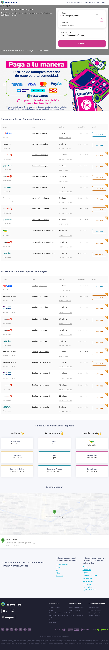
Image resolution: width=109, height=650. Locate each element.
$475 (99, 145)
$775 (99, 210)
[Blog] (29, 629)
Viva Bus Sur (87, 584)
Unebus (85, 567)
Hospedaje (52, 623)
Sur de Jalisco (87, 587)
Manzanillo (59, 576)
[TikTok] (25, 629)
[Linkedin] (16, 629)
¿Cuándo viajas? (67, 32)
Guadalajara (30, 51)
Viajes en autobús (74, 613)
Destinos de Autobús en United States (58, 616)
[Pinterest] (20, 629)
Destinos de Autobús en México (58, 613)
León (57, 570)
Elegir (82, 35)
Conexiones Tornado (90, 575)
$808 (99, 397)
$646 (99, 177)
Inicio (3, 51)
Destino (65, 22)
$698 (99, 342)
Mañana (71, 35)
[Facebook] (2, 629)
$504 (99, 156)
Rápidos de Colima (89, 590)
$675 (99, 188)
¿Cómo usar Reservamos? (76, 607)
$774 (99, 363)
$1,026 (99, 254)
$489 (99, 297)
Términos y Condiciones (95, 613)
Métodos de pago (93, 607)
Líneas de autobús (54, 620)
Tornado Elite (87, 578)
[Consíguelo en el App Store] (8, 611)
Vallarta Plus (87, 570)
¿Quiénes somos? (54, 607)
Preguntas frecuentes (94, 610)
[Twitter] (7, 629)
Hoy (63, 35)
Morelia (58, 567)
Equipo (51, 610)
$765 (99, 199)
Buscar (83, 43)
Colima (58, 573)
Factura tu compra (74, 610)
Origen (64, 13)
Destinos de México (15, 51)
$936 (99, 243)
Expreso (85, 573)
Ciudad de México (62, 564)
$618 (99, 167)
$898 (99, 221)
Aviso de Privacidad (94, 615)
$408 (99, 134)
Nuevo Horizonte (89, 581)
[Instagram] (11, 629)
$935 (99, 231)
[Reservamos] (9, 2)
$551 (99, 320)
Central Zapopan (44, 51)
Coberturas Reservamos (76, 615)
